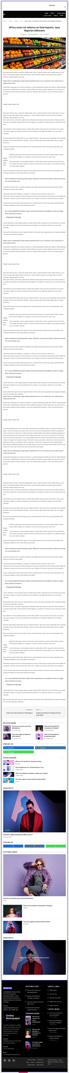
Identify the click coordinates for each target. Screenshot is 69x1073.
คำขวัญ (17, 775)
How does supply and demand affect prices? (36, 921)
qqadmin (24, 34)
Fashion (17, 781)
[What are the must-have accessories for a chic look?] (8, 780)
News (32, 1062)
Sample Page (40, 1062)
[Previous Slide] (61, 758)
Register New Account (55, 1001)
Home (46, 13)
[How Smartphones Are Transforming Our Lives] (8, 762)
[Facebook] (4, 6)
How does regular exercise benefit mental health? (30, 773)
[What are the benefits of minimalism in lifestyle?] (12, 911)
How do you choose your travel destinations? (18, 834)
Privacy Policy (53, 990)
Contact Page (32, 1059)
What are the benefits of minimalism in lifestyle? (38, 905)
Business (25, 924)
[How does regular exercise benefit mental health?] (8, 774)
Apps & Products (54, 1005)
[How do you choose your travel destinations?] (34, 875)
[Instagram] (9, 6)
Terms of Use (53, 994)
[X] (14, 6)
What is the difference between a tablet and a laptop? (31, 767)
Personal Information (55, 998)
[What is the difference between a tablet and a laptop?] (8, 768)
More (61, 15)
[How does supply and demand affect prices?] (12, 927)
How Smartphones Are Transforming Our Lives (29, 761)
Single (56, 15)
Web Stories (40, 1064)
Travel (7, 830)
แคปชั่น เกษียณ (48, 15)
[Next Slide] (64, 758)
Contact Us (40, 1059)
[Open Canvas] (4, 14)
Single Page (61, 13)
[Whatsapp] (56, 846)
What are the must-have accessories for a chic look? (31, 779)
